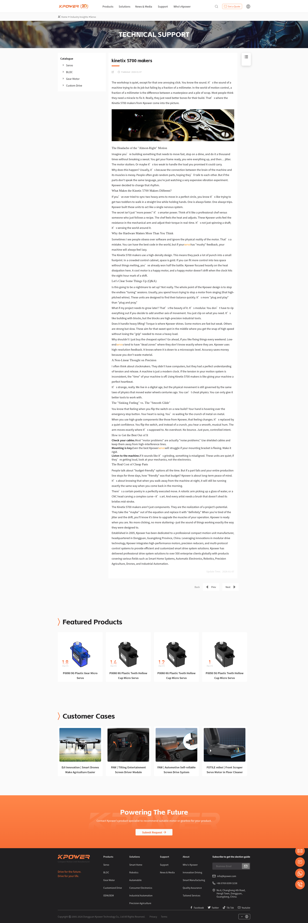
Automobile (135, 880)
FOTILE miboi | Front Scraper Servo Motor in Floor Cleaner (225, 769)
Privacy (153, 916)
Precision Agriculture (140, 903)
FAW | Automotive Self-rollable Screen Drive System (176, 769)
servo (187, 244)
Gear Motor (73, 79)
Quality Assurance (192, 887)
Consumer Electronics (140, 887)
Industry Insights (79, 16)
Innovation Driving (192, 872)
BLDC (69, 72)
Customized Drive (112, 887)
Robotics (133, 872)
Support (163, 6)
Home (64, 16)
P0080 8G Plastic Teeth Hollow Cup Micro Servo (128, 675)
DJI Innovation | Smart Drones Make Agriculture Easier (80, 769)
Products (108, 6)
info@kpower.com (226, 876)
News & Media (143, 6)
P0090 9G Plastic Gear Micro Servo (80, 675)
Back (197, 587)
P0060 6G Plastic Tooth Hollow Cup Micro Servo (176, 675)
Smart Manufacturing (194, 880)
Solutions (124, 6)
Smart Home (135, 864)
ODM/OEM (108, 895)
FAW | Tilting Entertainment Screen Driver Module (128, 769)
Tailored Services (191, 895)
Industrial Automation (141, 895)
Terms (164, 916)
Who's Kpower (182, 6)
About (186, 856)
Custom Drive (74, 85)
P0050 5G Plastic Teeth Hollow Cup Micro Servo (225, 675)
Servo (93, 16)
